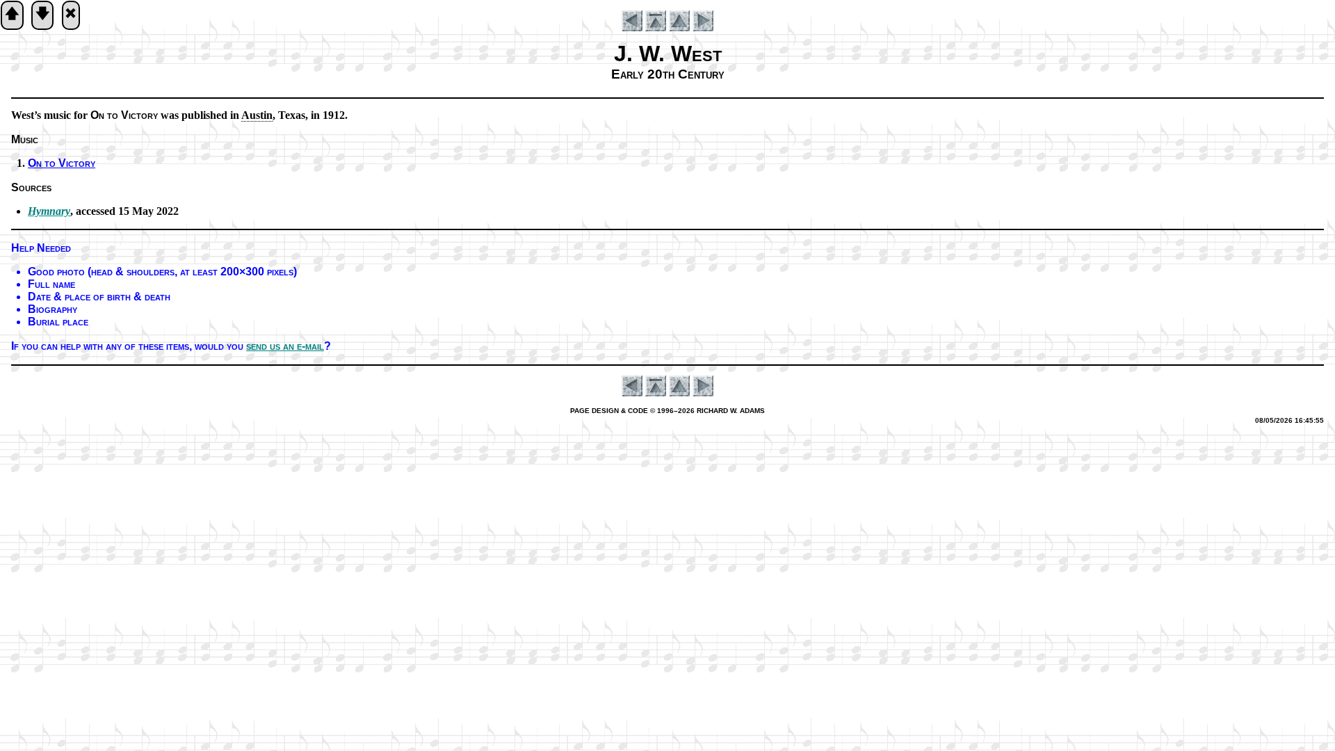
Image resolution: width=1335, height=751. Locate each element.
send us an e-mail (285, 346)
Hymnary (49, 211)
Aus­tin (257, 115)
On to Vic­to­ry (61, 163)
